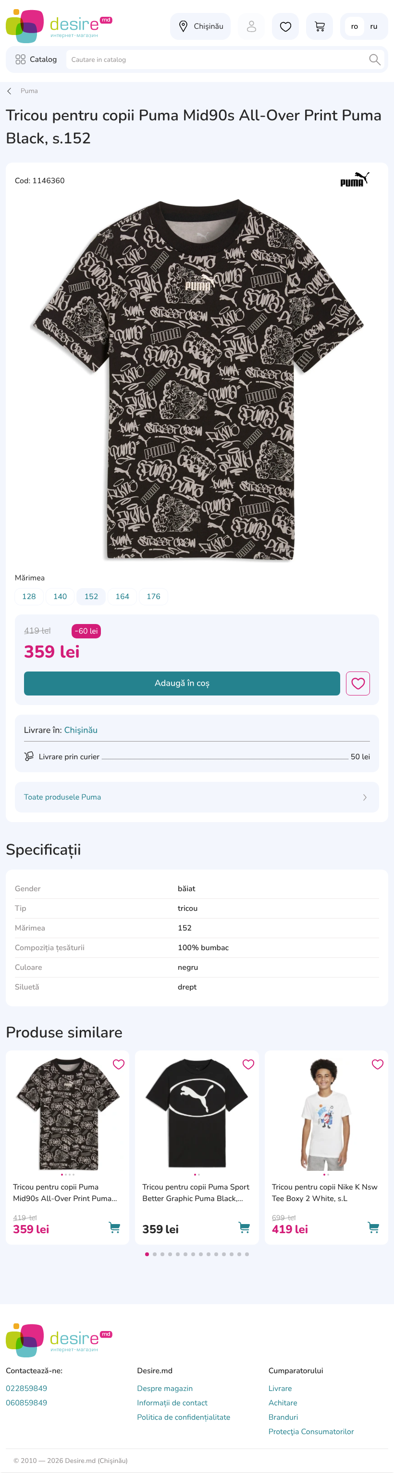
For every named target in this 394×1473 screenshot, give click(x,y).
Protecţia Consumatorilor (311, 1431)
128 (29, 596)
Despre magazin (165, 1388)
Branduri (283, 1417)
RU (374, 26)
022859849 (26, 1388)
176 (153, 596)
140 (60, 596)
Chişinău (81, 730)
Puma (29, 90)
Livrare (280, 1388)
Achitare (283, 1403)
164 (122, 596)
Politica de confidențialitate (183, 1417)
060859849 (26, 1403)
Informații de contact (172, 1403)
